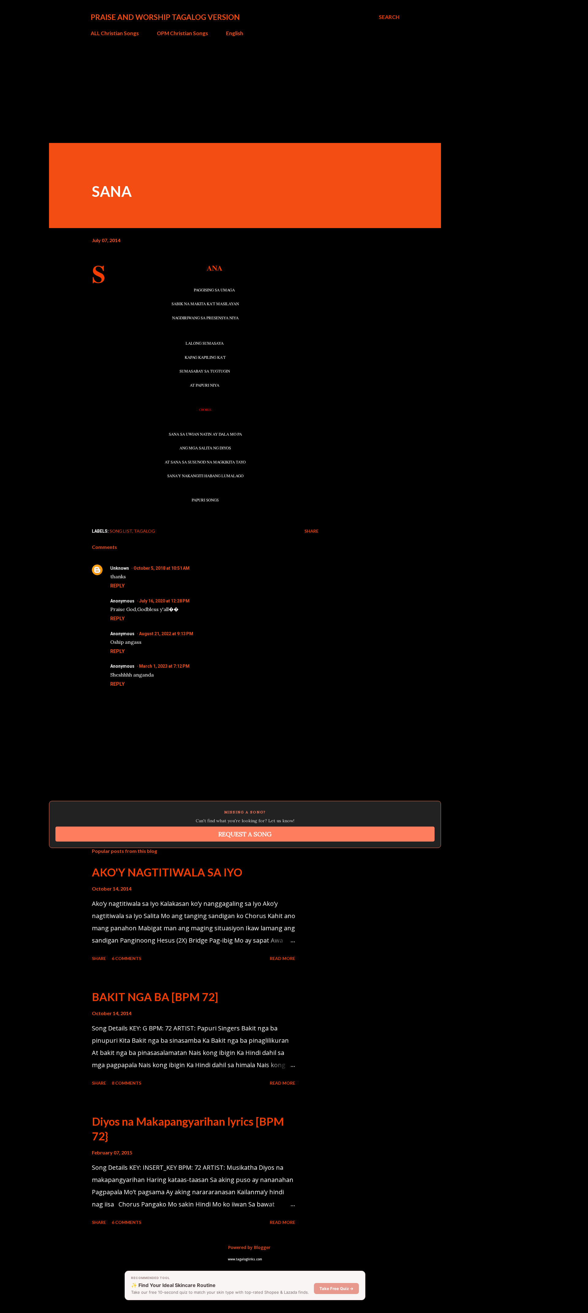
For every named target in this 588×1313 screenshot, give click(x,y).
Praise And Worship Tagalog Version (165, 17)
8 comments (126, 1083)
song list (121, 531)
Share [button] (311, 531)
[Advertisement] (245, 87)
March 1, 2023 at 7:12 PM (164, 666)
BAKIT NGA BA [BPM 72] (155, 997)
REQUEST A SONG (245, 834)
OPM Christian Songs (182, 33)
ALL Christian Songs (115, 33)
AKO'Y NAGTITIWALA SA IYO (167, 872)
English (234, 33)
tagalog (144, 531)
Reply (117, 586)
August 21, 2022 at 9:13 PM (166, 633)
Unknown (119, 568)
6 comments (126, 958)
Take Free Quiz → (336, 1288)
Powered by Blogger (248, 1247)
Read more (282, 958)
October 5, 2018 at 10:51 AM (162, 568)
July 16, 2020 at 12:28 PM (164, 600)
